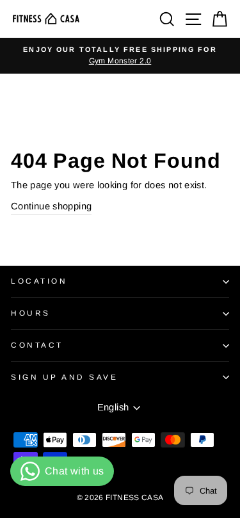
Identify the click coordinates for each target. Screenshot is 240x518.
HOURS (31, 313)
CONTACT (37, 345)
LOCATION (39, 281)
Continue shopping (51, 206)
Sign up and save (64, 377)
